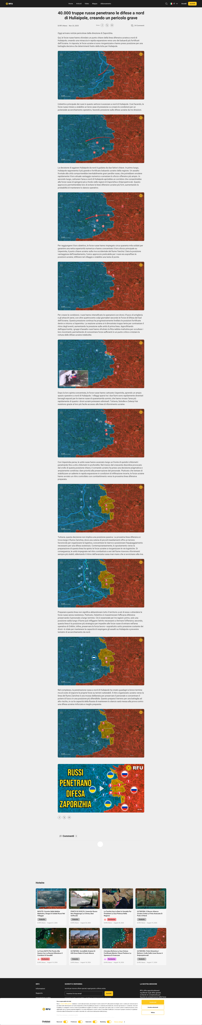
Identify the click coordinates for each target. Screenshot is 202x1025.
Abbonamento (106, 4)
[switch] (80, 1022)
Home (70, 4)
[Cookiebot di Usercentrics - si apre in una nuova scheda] (46, 1022)
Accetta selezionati (153, 1007)
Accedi (183, 4)
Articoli (79, 4)
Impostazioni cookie (43, 998)
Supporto (39, 993)
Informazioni (40, 989)
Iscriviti (192, 4)
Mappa (94, 4)
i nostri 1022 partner (66, 1003)
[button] (174, 3)
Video (87, 4)
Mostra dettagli (118, 1022)
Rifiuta (153, 1012)
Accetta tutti (153, 1002)
